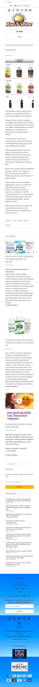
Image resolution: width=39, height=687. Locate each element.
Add (27, 220)
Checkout (26, 5)
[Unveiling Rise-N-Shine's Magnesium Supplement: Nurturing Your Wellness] (19, 247)
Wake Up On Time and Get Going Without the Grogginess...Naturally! (19, 557)
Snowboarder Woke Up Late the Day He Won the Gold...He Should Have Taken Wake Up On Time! (19, 544)
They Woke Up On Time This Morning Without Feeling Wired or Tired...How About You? (18, 536)
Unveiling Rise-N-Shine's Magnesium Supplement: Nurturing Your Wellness (19, 259)
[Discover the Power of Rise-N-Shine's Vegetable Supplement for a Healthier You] (19, 324)
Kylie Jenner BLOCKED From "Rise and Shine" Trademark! (18, 425)
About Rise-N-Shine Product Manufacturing (15, 521)
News (20, 36)
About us (19, 582)
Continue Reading (11, 305)
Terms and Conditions (19, 585)
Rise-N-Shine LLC (22, 646)
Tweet (9, 220)
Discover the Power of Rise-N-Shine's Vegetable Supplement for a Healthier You (19, 343)
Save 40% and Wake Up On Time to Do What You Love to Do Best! (18, 528)
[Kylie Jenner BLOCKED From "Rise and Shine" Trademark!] (19, 407)
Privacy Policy (19, 588)
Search (19, 591)
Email (8, 225)
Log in (11, 5)
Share (15, 220)
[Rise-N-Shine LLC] (19, 20)
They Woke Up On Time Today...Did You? (19, 551)
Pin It (21, 220)
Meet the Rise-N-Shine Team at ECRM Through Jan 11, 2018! (18, 563)
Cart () (19, 5)
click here (12, 122)
